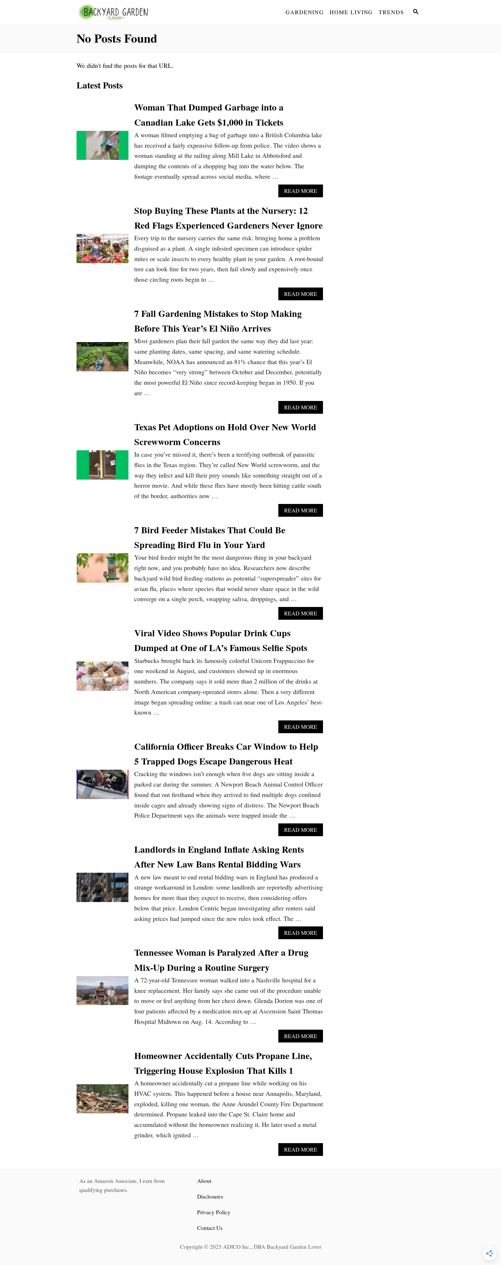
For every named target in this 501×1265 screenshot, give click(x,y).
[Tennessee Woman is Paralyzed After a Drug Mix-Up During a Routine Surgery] (102, 994)
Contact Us (209, 1227)
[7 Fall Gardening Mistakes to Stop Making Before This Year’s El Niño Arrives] (102, 360)
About (204, 1180)
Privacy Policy (213, 1212)
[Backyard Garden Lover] (129, 12)
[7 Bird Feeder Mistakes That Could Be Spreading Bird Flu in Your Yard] (102, 571)
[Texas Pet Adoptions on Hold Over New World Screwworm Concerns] (102, 468)
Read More (303, 192)
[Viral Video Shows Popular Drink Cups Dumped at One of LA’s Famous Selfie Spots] (102, 679)
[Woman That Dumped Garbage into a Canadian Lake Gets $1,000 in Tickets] (102, 149)
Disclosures (210, 1196)
